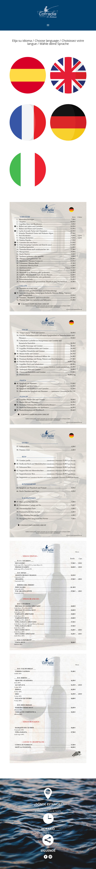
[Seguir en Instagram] (50, 857)
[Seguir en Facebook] (46, 857)
